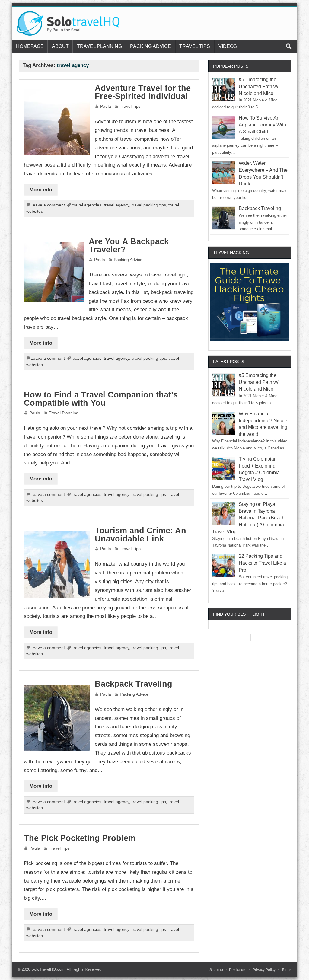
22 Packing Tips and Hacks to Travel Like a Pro (262, 563)
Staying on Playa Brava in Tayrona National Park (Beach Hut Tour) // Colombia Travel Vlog (248, 518)
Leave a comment (47, 205)
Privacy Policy (264, 970)
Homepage (30, 46)
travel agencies (86, 205)
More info (40, 190)
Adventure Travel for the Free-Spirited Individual (143, 92)
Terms (286, 970)
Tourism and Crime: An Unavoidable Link (140, 534)
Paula (105, 106)
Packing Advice (150, 46)
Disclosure (238, 970)
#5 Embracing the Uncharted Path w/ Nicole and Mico (258, 86)
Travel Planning (99, 46)
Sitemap (216, 970)
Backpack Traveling (133, 683)
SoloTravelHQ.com (48, 969)
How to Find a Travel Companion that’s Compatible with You (101, 398)
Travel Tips (194, 46)
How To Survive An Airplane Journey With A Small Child (262, 124)
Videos (227, 46)
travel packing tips (149, 205)
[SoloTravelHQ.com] (68, 13)
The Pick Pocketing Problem (79, 838)
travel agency (116, 205)
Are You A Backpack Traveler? (129, 245)
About (60, 46)
